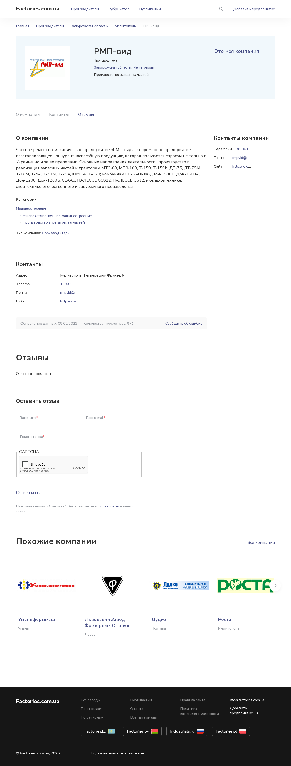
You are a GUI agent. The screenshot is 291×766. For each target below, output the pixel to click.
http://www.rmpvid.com (79, 301)
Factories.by (138, 731)
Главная (22, 26)
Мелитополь (125, 26)
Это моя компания (237, 51)
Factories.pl (226, 731)
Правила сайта (192, 700)
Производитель (56, 233)
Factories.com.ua (37, 8)
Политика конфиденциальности (199, 711)
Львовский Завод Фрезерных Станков (108, 622)
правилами (109, 506)
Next (275, 585)
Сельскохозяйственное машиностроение (56, 215)
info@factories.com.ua (247, 700)
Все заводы (90, 700)
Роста (224, 619)
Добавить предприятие (254, 9)
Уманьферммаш (36, 619)
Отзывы (86, 114)
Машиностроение (31, 208)
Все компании (261, 542)
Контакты (59, 114)
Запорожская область (89, 26)
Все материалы (143, 717)
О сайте (137, 708)
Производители (85, 9)
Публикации (150, 9)
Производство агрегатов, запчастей (54, 222)
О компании (28, 114)
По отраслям (91, 708)
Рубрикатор (119, 9)
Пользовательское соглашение (117, 753)
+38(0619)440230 (76, 284)
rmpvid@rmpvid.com (76, 292)
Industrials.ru (182, 731)
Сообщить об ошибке (183, 323)
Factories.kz (95, 731)
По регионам (92, 717)
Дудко (158, 619)
